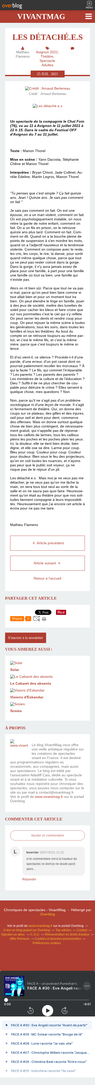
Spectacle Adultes (47, 63)
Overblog (47, 914)
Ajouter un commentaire (47, 835)
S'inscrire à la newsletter (25, 638)
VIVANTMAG (41, 16)
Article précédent (50, 543)
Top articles (63, 930)
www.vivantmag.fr (49, 797)
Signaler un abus (13, 934)
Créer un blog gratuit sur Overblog (26, 930)
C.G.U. (35, 934)
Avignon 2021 (47, 52)
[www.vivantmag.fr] (19, 748)
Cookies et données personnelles (58, 939)
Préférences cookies (47, 943)
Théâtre (47, 56)
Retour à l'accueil (47, 578)
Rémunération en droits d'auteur (67, 934)
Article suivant (45, 563)
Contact (82, 930)
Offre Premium (19, 939)
